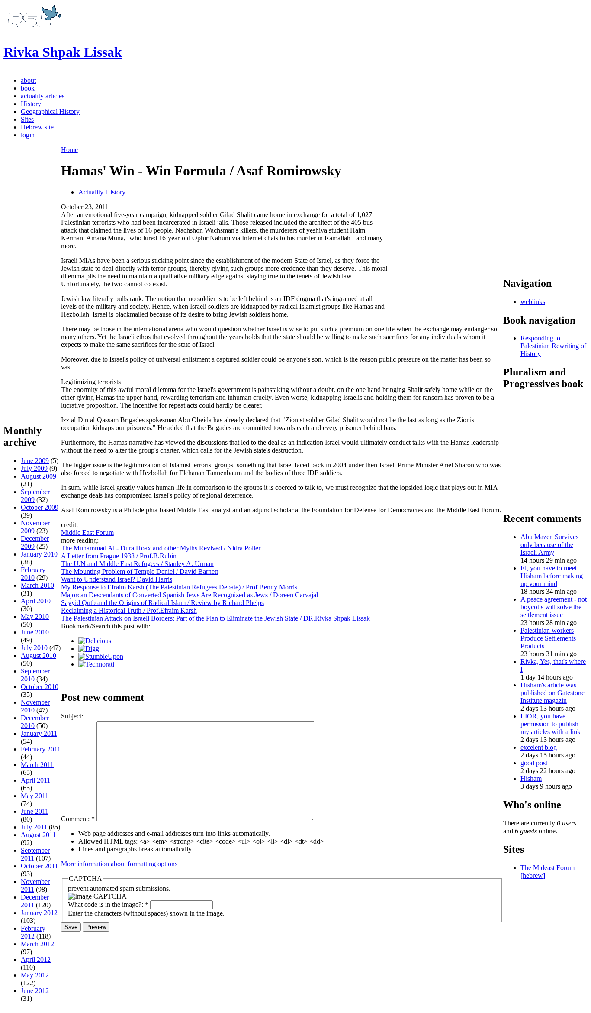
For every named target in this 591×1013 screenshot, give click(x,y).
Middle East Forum (87, 532)
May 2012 (35, 975)
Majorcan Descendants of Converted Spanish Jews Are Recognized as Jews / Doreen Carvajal (189, 595)
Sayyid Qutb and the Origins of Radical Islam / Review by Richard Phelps (162, 602)
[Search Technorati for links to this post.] (96, 664)
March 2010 (37, 585)
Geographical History (50, 111)
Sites (27, 119)
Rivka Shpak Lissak (62, 52)
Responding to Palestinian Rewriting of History (553, 345)
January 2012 (39, 912)
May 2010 (35, 616)
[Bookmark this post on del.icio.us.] (94, 640)
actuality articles (42, 96)
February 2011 (41, 749)
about (28, 80)
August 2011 (38, 834)
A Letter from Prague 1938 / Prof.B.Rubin (119, 556)
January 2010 (39, 554)
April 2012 (36, 959)
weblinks (532, 301)
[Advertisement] (32, 284)
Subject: (73, 716)
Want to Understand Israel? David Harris (116, 579)
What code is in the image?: (108, 904)
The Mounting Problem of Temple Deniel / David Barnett (139, 571)
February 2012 (33, 932)
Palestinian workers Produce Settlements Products (548, 638)
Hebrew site (37, 127)
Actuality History (101, 192)
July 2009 (34, 468)
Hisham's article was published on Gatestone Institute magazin (552, 692)
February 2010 (33, 573)
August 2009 (38, 476)
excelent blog (538, 747)
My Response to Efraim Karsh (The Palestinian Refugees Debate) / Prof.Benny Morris (179, 587)
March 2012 (37, 944)
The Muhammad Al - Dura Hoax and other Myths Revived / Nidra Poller (160, 548)
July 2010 (34, 647)
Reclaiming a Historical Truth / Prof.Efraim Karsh (129, 610)
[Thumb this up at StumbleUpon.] (100, 656)
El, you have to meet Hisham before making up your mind (551, 575)
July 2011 (34, 827)
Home (69, 149)
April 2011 (35, 780)
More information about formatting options (119, 863)
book (28, 88)
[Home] (33, 31)
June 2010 (35, 632)
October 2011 (39, 866)
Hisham (531, 778)
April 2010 (36, 601)
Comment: (78, 818)
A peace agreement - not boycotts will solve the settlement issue (553, 607)
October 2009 (39, 507)
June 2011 (34, 811)
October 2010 (39, 686)
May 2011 (34, 795)
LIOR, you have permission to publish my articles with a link (550, 723)
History (31, 103)
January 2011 (39, 733)
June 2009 (35, 460)
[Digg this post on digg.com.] (88, 648)
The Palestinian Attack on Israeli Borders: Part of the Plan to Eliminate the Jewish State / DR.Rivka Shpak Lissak (215, 618)
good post (533, 763)
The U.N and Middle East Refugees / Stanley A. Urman (137, 563)
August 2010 (38, 655)
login (28, 135)
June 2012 (35, 990)
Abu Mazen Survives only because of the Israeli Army (549, 544)
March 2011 (37, 764)
